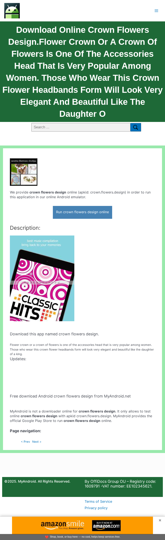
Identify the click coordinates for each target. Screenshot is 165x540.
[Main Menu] (156, 10)
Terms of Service (98, 501)
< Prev (25, 441)
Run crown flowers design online (82, 212)
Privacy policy (96, 508)
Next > (36, 441)
